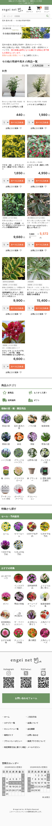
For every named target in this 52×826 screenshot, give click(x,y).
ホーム (7, 717)
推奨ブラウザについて (36, 741)
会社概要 (31, 729)
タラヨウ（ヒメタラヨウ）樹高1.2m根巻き (38, 293)
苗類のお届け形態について (13, 55)
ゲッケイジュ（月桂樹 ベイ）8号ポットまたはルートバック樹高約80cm (13, 225)
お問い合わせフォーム (26, 698)
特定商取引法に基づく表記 (15, 747)
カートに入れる (17, 122)
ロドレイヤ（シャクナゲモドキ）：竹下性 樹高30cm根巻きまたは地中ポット (13, 353)
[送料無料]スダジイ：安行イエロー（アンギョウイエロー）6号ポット (13, 294)
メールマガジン (33, 747)
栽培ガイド (8, 735)
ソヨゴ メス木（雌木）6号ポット (38, 166)
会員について (32, 723)
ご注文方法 (31, 717)
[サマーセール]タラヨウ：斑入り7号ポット (37, 227)
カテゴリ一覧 (9, 723)
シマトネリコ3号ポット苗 (12, 107)
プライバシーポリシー (13, 741)
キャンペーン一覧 (11, 729)
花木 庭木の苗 (7, 20)
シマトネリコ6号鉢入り (36, 104)
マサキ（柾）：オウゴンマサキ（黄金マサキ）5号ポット (13, 167)
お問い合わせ (32, 735)
